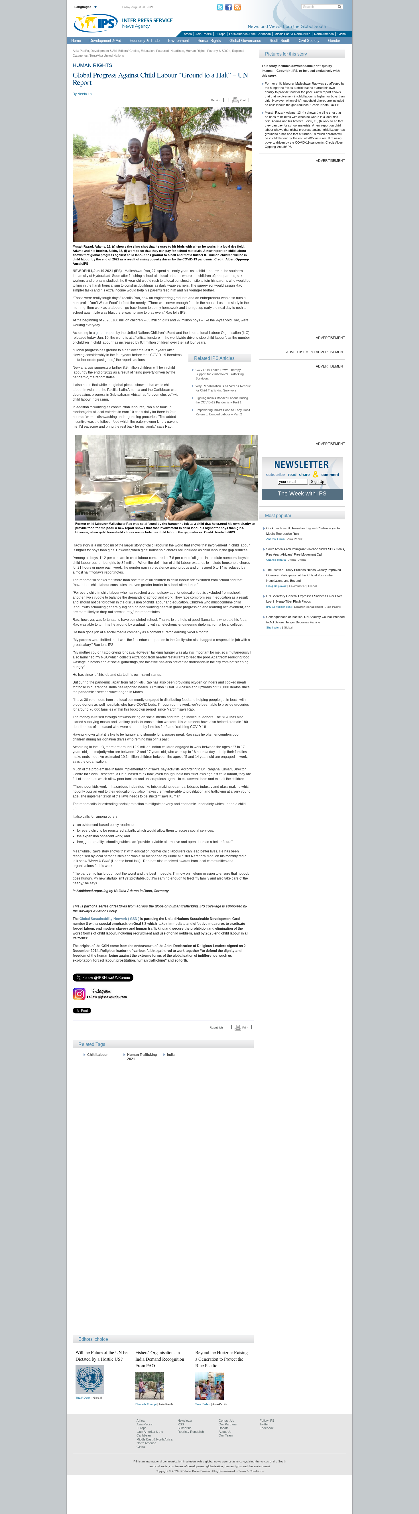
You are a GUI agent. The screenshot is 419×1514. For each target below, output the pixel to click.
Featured (162, 50)
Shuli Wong (273, 627)
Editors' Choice (128, 50)
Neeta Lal (85, 94)
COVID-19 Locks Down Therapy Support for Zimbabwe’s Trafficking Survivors (220, 374)
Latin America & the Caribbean (250, 34)
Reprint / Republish (191, 1431)
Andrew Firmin (275, 538)
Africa (188, 34)
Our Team (226, 1435)
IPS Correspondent (279, 606)
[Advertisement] (163, 1123)
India (171, 1055)
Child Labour (97, 1055)
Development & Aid (105, 40)
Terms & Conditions (251, 1471)
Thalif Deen (83, 1397)
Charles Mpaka (276, 559)
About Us (225, 1431)
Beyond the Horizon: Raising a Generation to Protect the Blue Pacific (221, 1358)
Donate (224, 1428)
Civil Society (309, 40)
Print (242, 100)
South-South (280, 40)
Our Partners (228, 1424)
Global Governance (245, 40)
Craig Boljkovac (276, 585)
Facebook (267, 1428)
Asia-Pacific (204, 34)
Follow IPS (267, 1420)
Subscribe (185, 1428)
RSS (181, 1424)
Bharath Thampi (145, 1404)
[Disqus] (163, 1262)
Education (147, 50)
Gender (334, 40)
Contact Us (226, 1420)
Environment (178, 40)
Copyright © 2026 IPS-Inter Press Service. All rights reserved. (196, 1471)
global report (105, 333)
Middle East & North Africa (292, 34)
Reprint (215, 100)
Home (76, 40)
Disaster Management (308, 606)
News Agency (136, 26)
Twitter (264, 1424)
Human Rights (209, 40)
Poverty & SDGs (218, 50)
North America (324, 34)
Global (341, 34)
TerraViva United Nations (107, 55)
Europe (220, 34)
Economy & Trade (145, 40)
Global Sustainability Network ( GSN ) (109, 919)
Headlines (177, 50)
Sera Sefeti (202, 1404)
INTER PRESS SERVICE (147, 21)
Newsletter (185, 1420)
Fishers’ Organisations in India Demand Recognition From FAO (159, 1358)
